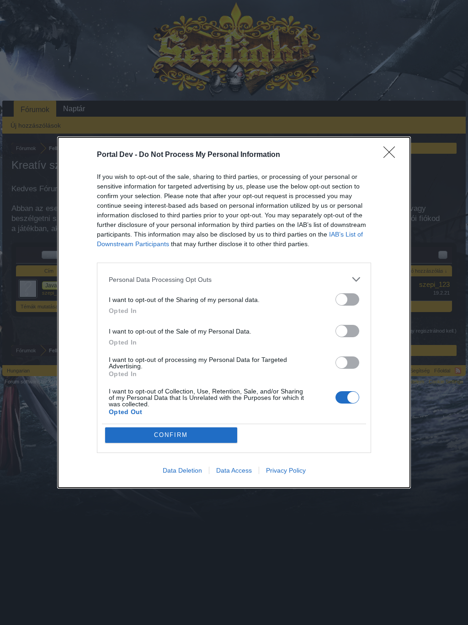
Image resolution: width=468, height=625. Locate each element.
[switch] (347, 299)
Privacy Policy (286, 470)
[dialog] (234, 312)
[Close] (392, 155)
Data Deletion (182, 470)
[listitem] (234, 279)
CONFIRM (171, 434)
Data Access (234, 470)
